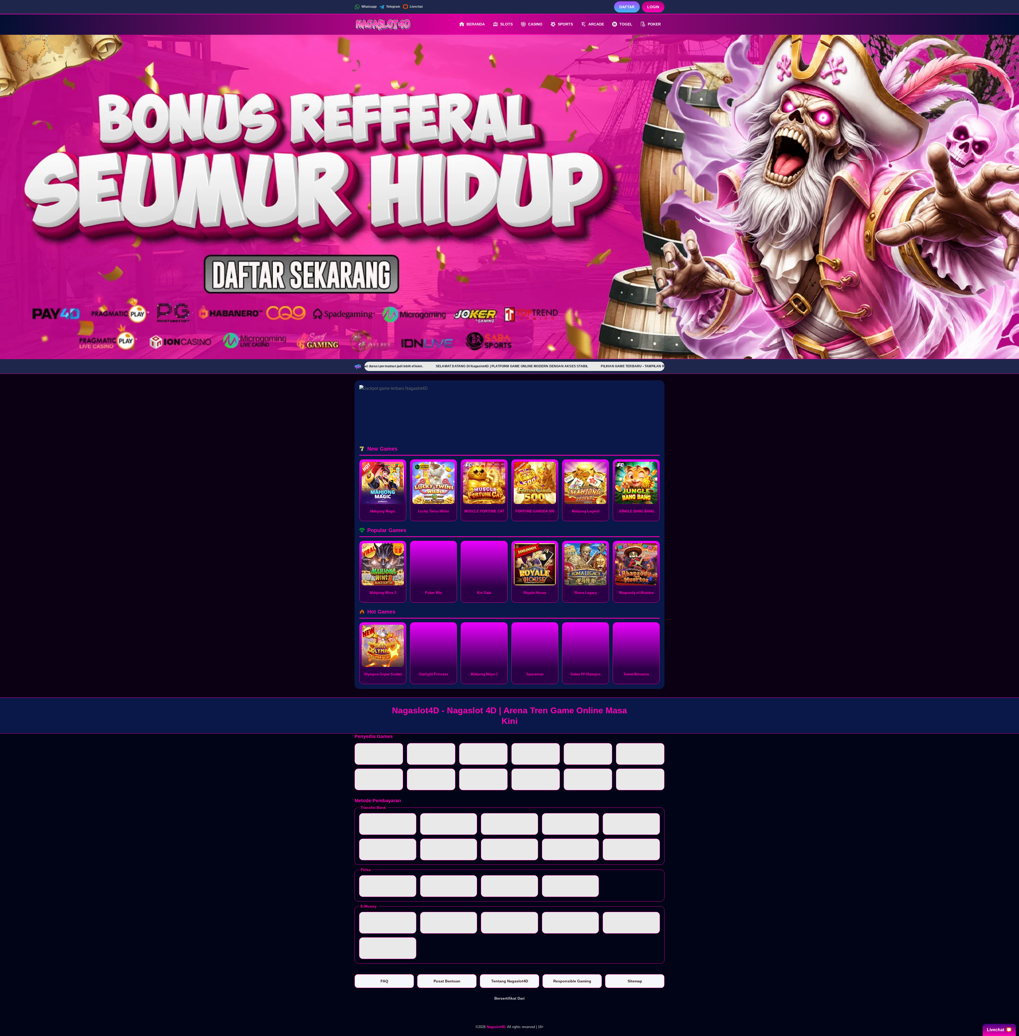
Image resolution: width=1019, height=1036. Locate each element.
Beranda (476, 24)
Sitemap (635, 981)
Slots (506, 24)
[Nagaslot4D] (384, 24)
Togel (625, 24)
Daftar (626, 7)
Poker (654, 24)
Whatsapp (369, 6)
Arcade (596, 24)
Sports (565, 24)
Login (653, 7)
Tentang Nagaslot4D (509, 981)
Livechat (416, 6)
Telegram (393, 6)
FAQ (384, 981)
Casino (535, 24)
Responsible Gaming (572, 981)
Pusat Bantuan (447, 981)
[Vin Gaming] (509, 1011)
